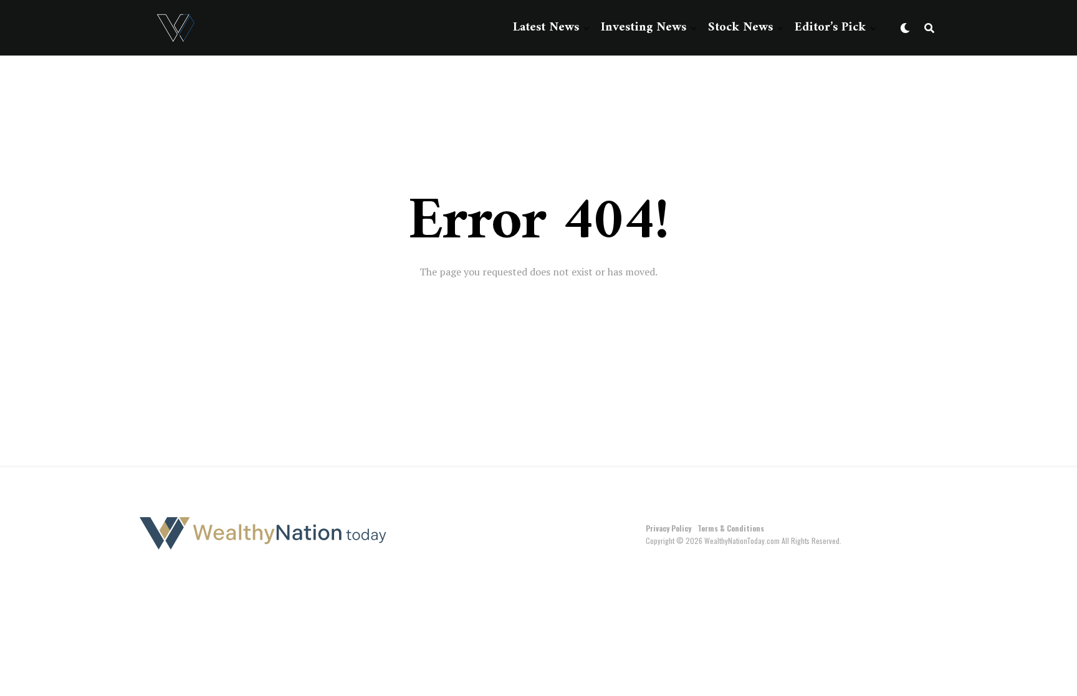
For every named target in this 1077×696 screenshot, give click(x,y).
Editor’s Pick (830, 28)
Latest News (546, 28)
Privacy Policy (668, 528)
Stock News (740, 28)
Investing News (643, 28)
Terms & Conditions (730, 528)
